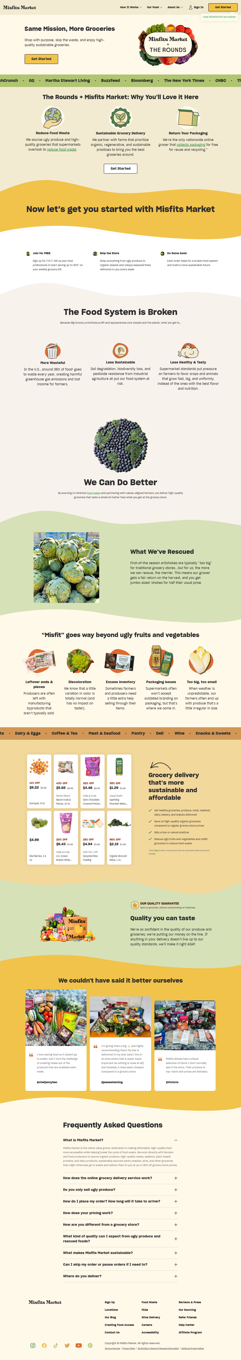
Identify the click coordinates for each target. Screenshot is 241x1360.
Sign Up (110, 1302)
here (156, 850)
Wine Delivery (151, 1317)
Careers (147, 1325)
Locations (111, 1310)
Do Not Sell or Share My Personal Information (158, 1348)
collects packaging (191, 145)
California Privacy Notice (192, 1348)
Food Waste (149, 1302)
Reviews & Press (190, 1302)
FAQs (145, 1310)
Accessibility (150, 1332)
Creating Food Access (119, 1325)
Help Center (186, 1325)
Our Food (153, 7)
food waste (93, 493)
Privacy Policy (129, 1348)
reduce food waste (61, 149)
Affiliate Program (190, 1332)
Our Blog (110, 1317)
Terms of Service (112, 1348)
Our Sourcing (187, 1310)
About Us (174, 7)
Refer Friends (188, 1317)
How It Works (129, 7)
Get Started (223, 7)
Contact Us (112, 1332)
